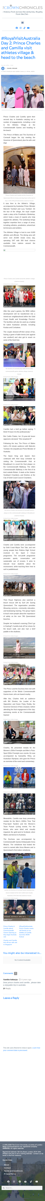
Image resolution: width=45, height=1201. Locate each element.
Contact (7, 1168)
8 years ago (26, 980)
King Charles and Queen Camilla (14, 71)
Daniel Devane (12, 68)
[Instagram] (20, 28)
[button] (22, 22)
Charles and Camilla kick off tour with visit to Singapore (10, 942)
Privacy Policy (10, 1174)
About (6, 1165)
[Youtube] (28, 28)
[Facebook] (16, 28)
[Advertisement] (19, 1074)
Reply (8, 988)
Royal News (31, 71)
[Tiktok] (24, 28)
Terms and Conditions (13, 1171)
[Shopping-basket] (25, 1182)
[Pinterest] (20, 1182)
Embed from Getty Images (10, 284)
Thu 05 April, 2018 (7, 65)
